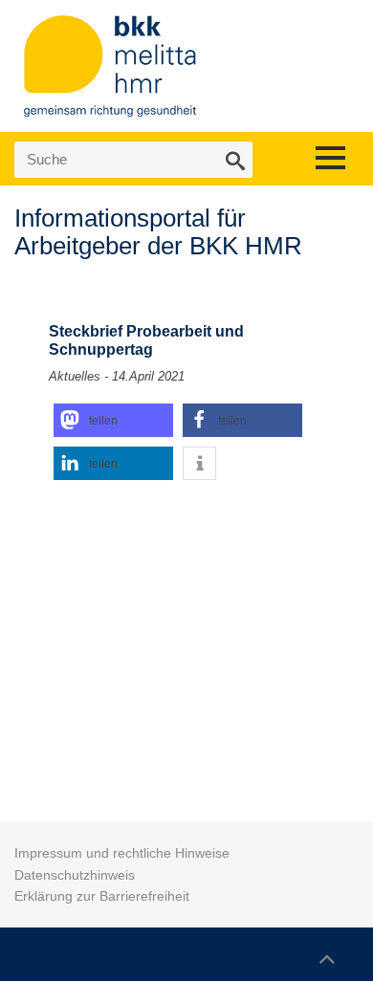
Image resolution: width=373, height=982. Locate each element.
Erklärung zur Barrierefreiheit (101, 896)
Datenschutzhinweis (74, 875)
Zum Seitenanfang (326, 950)
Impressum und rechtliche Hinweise (122, 853)
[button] (113, 420)
